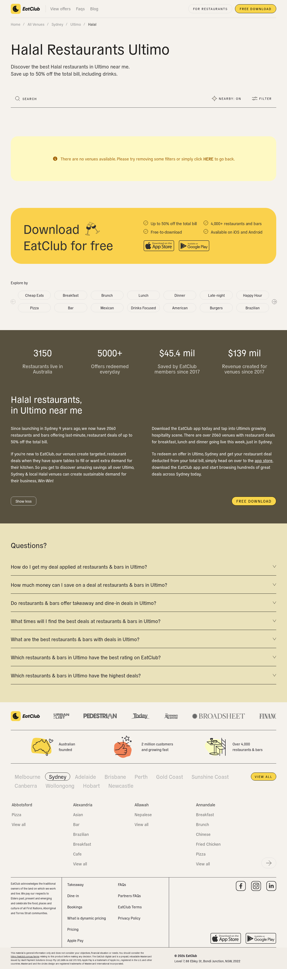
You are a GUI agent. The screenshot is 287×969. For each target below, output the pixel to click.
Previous (13, 301)
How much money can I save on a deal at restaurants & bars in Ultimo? (89, 584)
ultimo (75, 24)
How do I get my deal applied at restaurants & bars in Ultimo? (79, 566)
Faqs (80, 8)
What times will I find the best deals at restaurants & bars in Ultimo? (85, 621)
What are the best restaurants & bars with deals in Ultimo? (75, 639)
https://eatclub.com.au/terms (25, 956)
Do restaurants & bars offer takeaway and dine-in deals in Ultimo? (83, 603)
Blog (94, 8)
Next (274, 301)
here (208, 158)
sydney (57, 24)
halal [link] (92, 24)
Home (15, 24)
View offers (60, 8)
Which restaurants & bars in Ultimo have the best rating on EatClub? (86, 657)
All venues (36, 24)
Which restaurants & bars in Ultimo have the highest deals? (76, 675)
